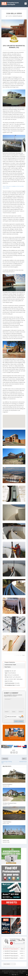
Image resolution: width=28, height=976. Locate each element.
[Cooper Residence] (14, 813)
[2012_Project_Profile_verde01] (14, 445)
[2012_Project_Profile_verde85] (14, 501)
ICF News (21, 973)
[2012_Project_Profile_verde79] (14, 613)
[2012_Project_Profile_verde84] (14, 520)
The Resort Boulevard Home (9, 803)
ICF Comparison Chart (13, 973)
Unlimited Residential (17, 16)
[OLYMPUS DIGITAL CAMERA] (14, 482)
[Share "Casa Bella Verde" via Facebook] (11, 752)
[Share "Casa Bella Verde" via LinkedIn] (14, 752)
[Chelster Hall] (14, 832)
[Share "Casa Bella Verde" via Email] (16, 752)
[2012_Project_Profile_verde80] (14, 594)
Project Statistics (10, 662)
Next (23, 655)
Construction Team (10, 664)
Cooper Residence (7, 821)
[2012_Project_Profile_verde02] (14, 464)
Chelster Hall (6, 840)
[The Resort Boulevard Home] (14, 794)
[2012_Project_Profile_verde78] (14, 632)
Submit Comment (18, 721)
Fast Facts (8, 667)
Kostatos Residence (7, 784)
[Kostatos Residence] (14, 776)
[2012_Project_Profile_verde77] (14, 650)
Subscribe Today (16, 736)
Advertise (6, 973)
